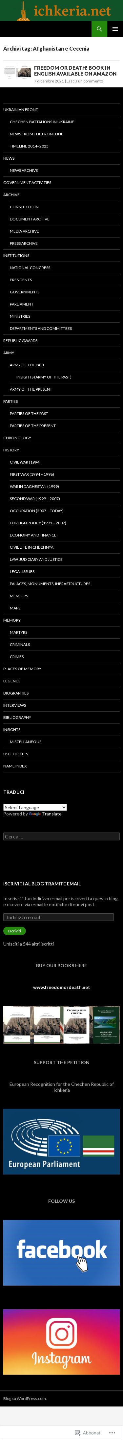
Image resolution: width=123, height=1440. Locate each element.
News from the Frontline (36, 133)
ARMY (8, 352)
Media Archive (24, 231)
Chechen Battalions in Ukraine (42, 121)
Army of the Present (31, 389)
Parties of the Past (29, 413)
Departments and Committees (41, 328)
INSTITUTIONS (16, 255)
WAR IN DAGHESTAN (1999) (34, 486)
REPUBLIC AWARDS (20, 340)
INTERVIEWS (14, 705)
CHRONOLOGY (17, 437)
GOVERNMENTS (24, 291)
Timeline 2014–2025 (29, 146)
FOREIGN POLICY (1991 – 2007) (38, 522)
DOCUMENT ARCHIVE (30, 219)
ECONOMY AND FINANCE (33, 535)
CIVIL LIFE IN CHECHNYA (31, 547)
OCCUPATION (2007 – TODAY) (37, 510)
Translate (52, 813)
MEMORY (12, 620)
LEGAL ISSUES (22, 571)
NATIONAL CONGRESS (30, 267)
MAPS (15, 608)
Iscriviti (14, 930)
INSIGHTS (11, 729)
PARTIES (10, 401)
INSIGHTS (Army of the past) (44, 377)
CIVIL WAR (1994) (25, 462)
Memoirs (19, 595)
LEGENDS (11, 680)
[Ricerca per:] (61, 836)
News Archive (24, 170)
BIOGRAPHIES (16, 693)
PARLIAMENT (21, 304)
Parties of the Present (33, 425)
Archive (11, 194)
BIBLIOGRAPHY (17, 717)
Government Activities (27, 182)
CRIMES (17, 656)
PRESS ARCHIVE (24, 243)
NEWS (8, 158)
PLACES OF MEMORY (22, 668)
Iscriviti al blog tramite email (42, 883)
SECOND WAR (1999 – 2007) (35, 498)
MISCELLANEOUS (25, 741)
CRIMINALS (20, 644)
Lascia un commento (85, 81)
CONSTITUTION (24, 206)
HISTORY (11, 449)
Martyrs (18, 632)
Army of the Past (27, 364)
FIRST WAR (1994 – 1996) (32, 474)
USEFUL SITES (15, 753)
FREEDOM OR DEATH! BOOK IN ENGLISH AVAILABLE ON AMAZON (75, 71)
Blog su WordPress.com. (25, 1398)
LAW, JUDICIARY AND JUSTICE (36, 559)
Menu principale (115, 29)
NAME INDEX (15, 766)
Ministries (20, 316)
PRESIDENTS (21, 279)
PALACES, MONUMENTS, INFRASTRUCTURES (50, 583)
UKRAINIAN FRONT (20, 109)
